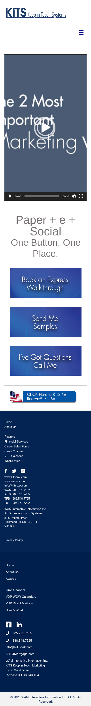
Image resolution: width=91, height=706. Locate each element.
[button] (45, 127)
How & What (14, 610)
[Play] (10, 196)
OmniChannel (15, 590)
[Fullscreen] (81, 196)
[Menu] (81, 32)
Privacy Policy (13, 540)
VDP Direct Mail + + (19, 603)
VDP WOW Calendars (21, 596)
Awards (11, 578)
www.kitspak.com (15, 477)
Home (10, 565)
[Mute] (74, 196)
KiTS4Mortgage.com (20, 654)
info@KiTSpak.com (19, 647)
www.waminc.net (15, 481)
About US (12, 572)
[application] (45, 127)
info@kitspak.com (16, 485)
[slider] (42, 196)
